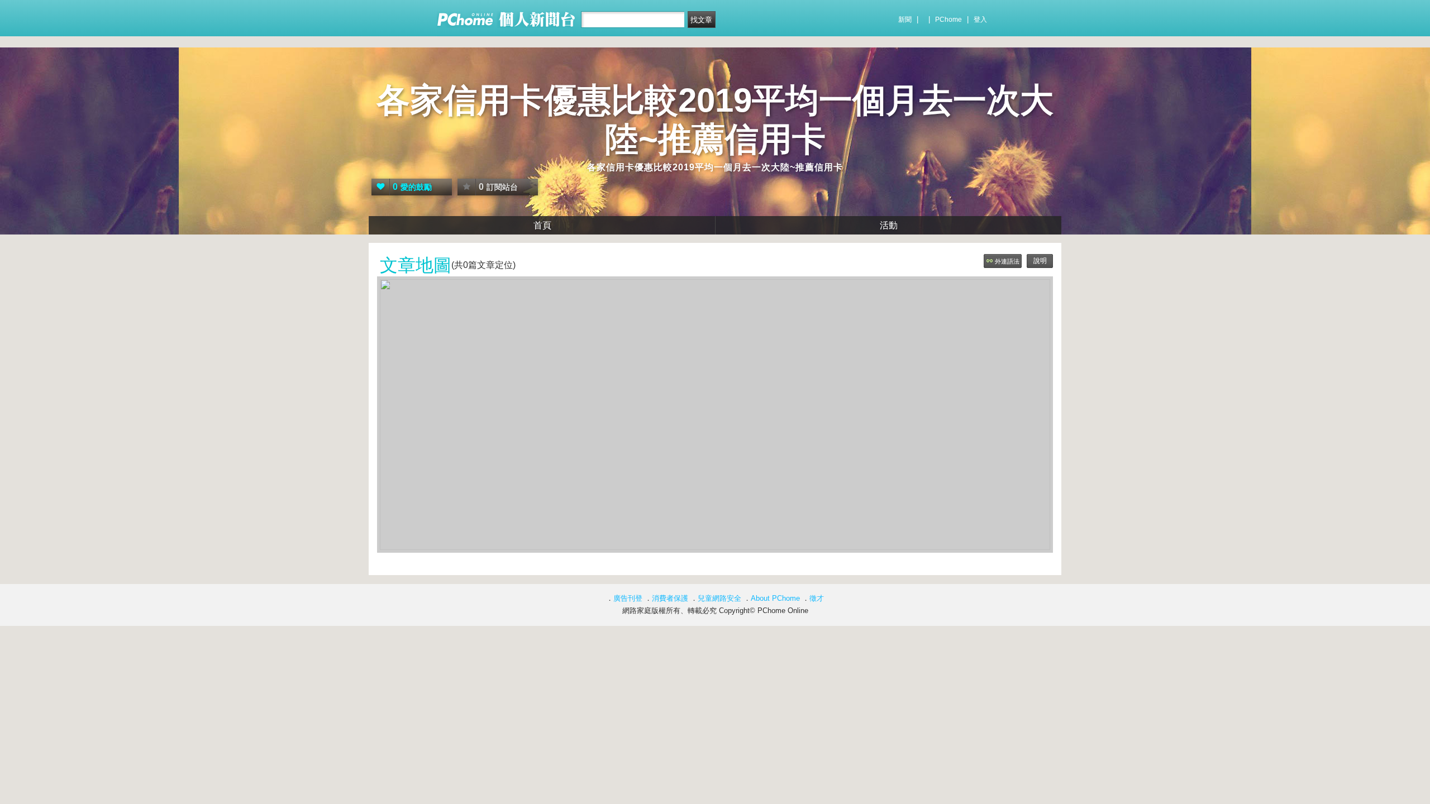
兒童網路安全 (719, 598)
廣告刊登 (627, 598)
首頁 (542, 225)
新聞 (905, 19)
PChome (948, 19)
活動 (889, 225)
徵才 (816, 598)
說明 (1040, 261)
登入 (980, 19)
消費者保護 (670, 598)
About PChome (775, 598)
